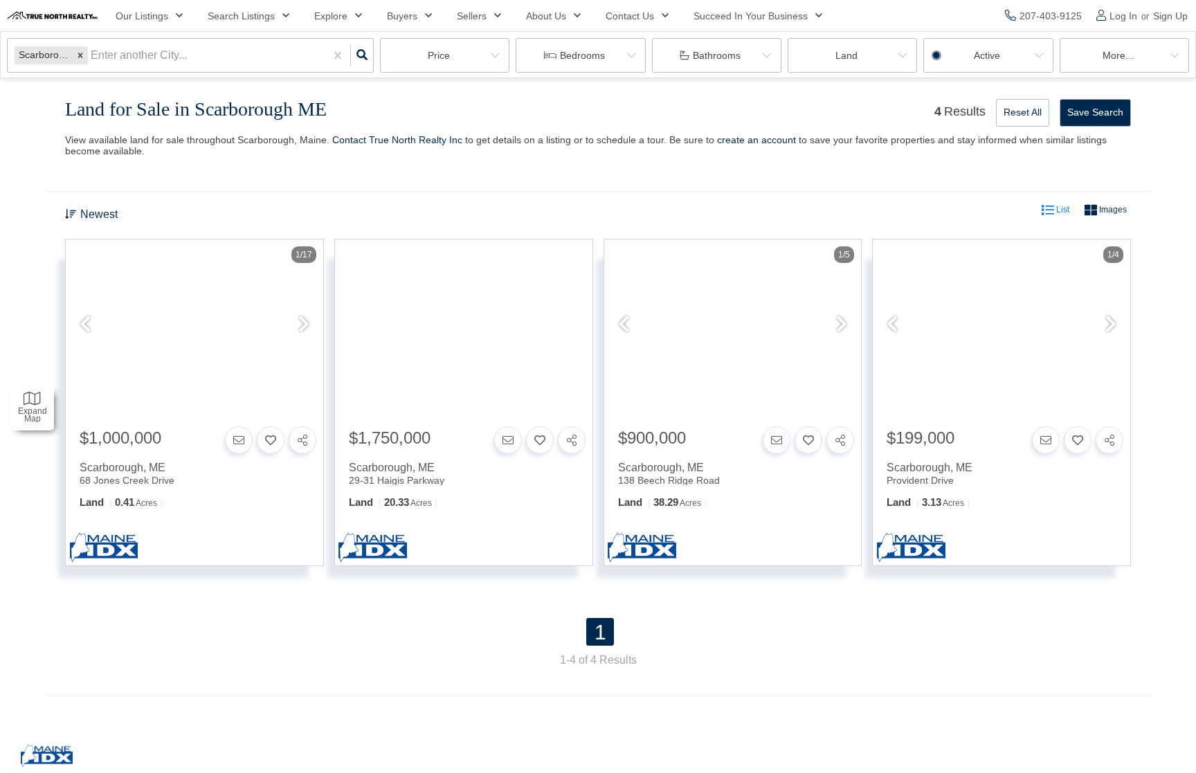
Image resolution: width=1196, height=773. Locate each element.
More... (1118, 55)
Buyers (402, 15)
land (846, 55)
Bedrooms (582, 55)
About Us (546, 15)
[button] (80, 55)
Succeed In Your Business (751, 15)
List (1061, 210)
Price (439, 55)
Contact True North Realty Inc (397, 139)
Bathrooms (717, 55)
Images (1112, 210)
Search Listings (241, 15)
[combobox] (92, 56)
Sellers (472, 15)
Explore (330, 15)
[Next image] (303, 325)
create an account (756, 139)
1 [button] (600, 632)
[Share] (302, 440)
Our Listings (142, 15)
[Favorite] (270, 440)
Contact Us (630, 15)
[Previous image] (85, 325)
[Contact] (239, 440)
